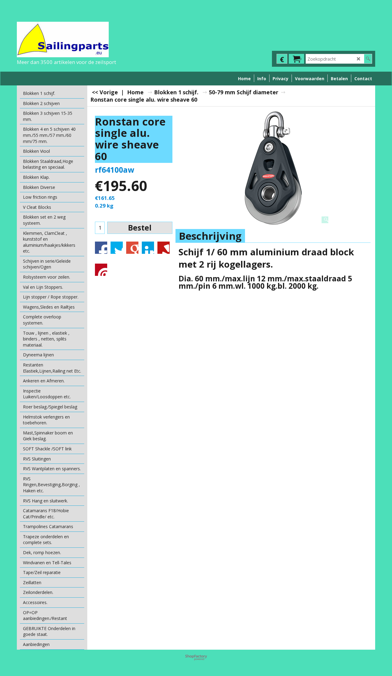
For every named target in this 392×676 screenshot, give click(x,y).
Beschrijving (210, 236)
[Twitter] (117, 248)
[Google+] (132, 248)
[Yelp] (163, 248)
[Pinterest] (101, 270)
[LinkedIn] (148, 248)
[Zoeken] (368, 58)
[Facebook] (101, 248)
